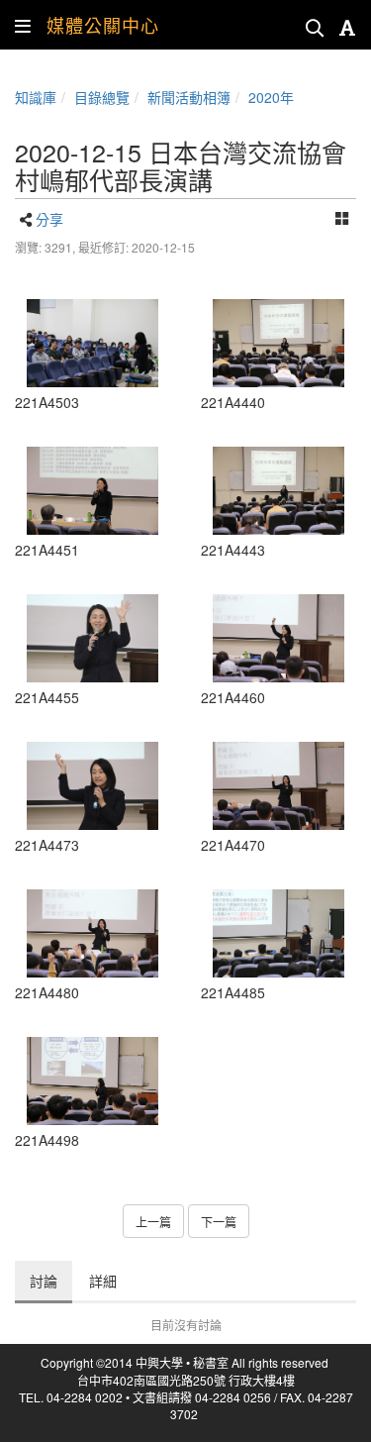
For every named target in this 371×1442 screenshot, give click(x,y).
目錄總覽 (102, 97)
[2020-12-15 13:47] (279, 638)
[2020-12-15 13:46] (93, 638)
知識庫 (35, 97)
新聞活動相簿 (189, 97)
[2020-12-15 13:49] (93, 933)
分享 (49, 219)
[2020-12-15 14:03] (93, 343)
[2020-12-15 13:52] (279, 933)
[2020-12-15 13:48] (93, 786)
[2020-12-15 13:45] (93, 491)
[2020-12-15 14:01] (93, 1081)
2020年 (271, 97)
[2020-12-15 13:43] (279, 343)
